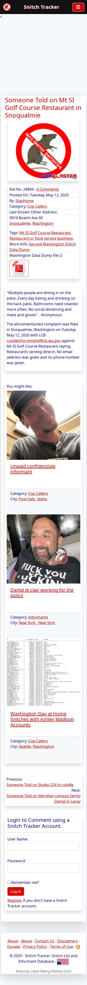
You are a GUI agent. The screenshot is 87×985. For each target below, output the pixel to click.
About (12, 941)
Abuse (26, 941)
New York (27, 622)
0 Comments (48, 189)
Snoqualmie (20, 223)
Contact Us (44, 941)
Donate (13, 946)
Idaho (42, 498)
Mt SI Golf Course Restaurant (45, 232)
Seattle (25, 746)
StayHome (25, 200)
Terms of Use (61, 946)
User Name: (17, 839)
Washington (43, 223)
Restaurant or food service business (41, 238)
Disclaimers (67, 941)
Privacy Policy (35, 946)
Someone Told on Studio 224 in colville (40, 784)
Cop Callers (37, 206)
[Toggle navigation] (78, 7)
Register (14, 900)
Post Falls (27, 498)
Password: (16, 860)
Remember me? (25, 882)
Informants (38, 617)
